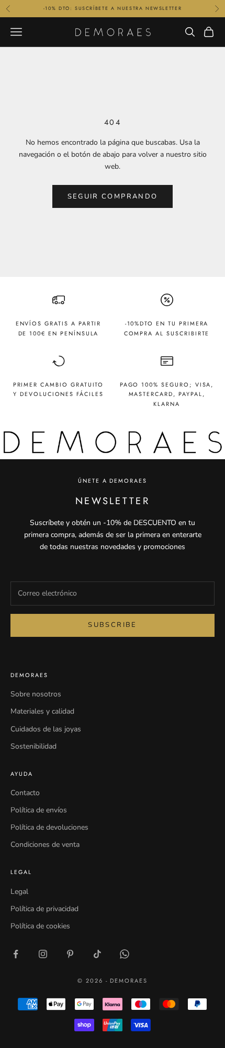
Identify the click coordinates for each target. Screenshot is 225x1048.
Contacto (25, 793)
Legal (19, 891)
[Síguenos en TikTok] (97, 954)
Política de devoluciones (49, 827)
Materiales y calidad (42, 711)
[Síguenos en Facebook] (15, 954)
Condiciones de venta (45, 844)
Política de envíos (38, 810)
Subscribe (112, 625)
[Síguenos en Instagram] (43, 954)
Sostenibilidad (33, 746)
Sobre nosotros (35, 694)
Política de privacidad (44, 909)
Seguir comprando (113, 196)
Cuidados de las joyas (45, 729)
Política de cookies (40, 926)
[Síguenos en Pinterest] (70, 954)
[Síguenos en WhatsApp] (124, 954)
